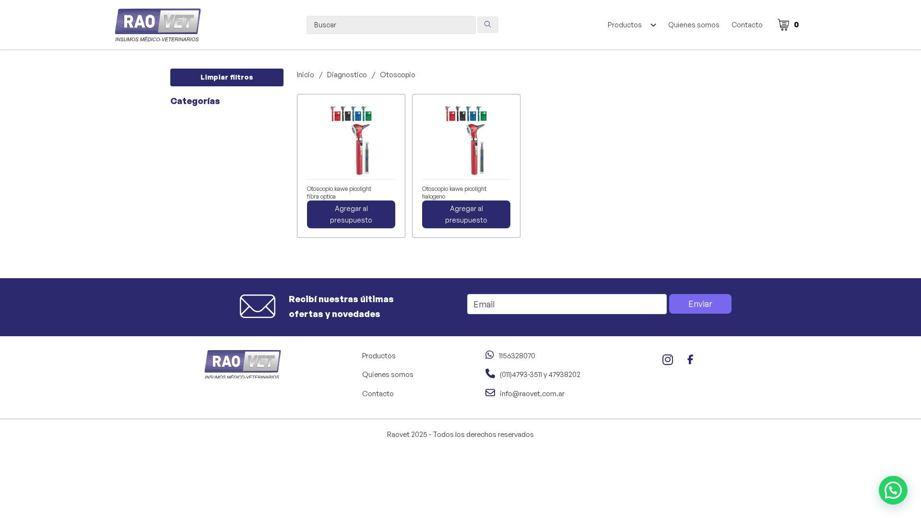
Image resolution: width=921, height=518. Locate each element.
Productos (625, 25)
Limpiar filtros (227, 77)
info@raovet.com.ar (532, 393)
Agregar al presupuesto (351, 214)
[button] (893, 490)
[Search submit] (487, 24)
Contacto (747, 25)
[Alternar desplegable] (653, 25)
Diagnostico (347, 74)
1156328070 (517, 355)
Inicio (305, 74)
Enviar (700, 303)
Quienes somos (694, 25)
